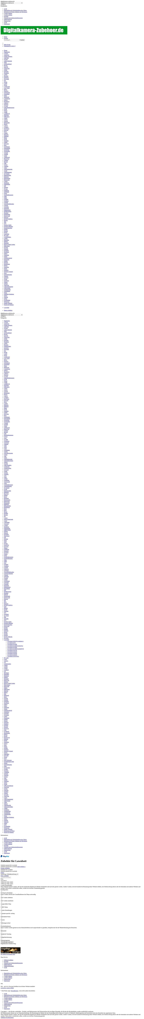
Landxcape (7, 357)
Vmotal (6, 423)
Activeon (6, 442)
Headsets (6, 342)
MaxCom (6, 680)
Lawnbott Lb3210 (12, 652)
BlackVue (6, 429)
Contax (6, 525)
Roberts (6, 739)
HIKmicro (6, 387)
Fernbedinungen (8, 558)
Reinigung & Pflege (9, 831)
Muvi (5, 697)
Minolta (6, 691)
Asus (5, 477)
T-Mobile (6, 772)
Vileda (5, 808)
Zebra (5, 823)
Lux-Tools (7, 358)
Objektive (6, 712)
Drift (5, 542)
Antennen (6, 324)
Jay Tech (6, 615)
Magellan (6, 674)
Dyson (6, 543)
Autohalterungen (8, 485)
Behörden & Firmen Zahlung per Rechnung (15, 12)
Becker (6, 432)
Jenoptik (6, 618)
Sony (5, 758)
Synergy (6, 770)
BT (5, 516)
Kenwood (6, 626)
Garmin (6, 567)
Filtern (2, 872)
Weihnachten (7, 346)
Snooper (6, 340)
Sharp (5, 746)
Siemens (6, 749)
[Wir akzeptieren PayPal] (5, 857)
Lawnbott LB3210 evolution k (15, 641)
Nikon (5, 704)
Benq (5, 497)
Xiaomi (6, 820)
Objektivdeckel (8, 710)
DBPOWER (7, 530)
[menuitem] (73, 9)
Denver (6, 533)
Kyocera (6, 638)
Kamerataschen (8, 624)
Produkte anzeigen (5, 877)
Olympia (6, 713)
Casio (5, 521)
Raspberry (6, 372)
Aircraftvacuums (8, 453)
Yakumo (6, 822)
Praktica (6, 724)
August (6, 391)
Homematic (7, 596)
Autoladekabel (8, 486)
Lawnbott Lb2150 (12, 650)
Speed (5, 763)
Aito (5, 456)
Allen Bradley (7, 465)
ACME (6, 439)
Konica (6, 635)
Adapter (6, 444)
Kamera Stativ (8, 621)
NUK (5, 409)
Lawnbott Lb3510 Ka (13, 656)
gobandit (6, 576)
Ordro (5, 716)
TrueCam (6, 796)
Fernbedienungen (8, 557)
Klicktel (6, 630)
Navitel (6, 698)
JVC (5, 620)
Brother (6, 513)
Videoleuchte (7, 805)
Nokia (5, 709)
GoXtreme (7, 581)
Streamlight (7, 418)
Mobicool (6, 367)
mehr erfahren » (21, 866)
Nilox (5, 706)
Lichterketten (7, 664)
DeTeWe (6, 534)
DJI (5, 537)
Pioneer (6, 727)
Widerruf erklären (8, 960)
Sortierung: (3, 874)
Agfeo (5, 343)
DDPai (6, 531)
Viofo (5, 426)
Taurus (6, 776)
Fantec (6, 554)
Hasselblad (7, 588)
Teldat (5, 779)
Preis (2, 879)
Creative (6, 397)
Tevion (6, 328)
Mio (5, 694)
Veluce (6, 804)
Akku (5, 457)
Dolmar (6, 539)
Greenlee (6, 582)
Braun (5, 512)
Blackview (7, 501)
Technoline (7, 421)
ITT (5, 612)
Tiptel (5, 782)
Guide (5, 382)
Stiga (5, 766)
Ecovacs (6, 546)
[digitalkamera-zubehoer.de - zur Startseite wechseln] (34, 34)
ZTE (5, 825)
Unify (5, 797)
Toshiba (6, 791)
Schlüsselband (8, 333)
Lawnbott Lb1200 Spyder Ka (15, 646)
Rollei (5, 740)
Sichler (6, 748)
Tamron (6, 773)
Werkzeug (6, 828)
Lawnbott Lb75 (11, 642)
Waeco (6, 370)
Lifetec (6, 665)
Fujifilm (6, 564)
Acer (5, 438)
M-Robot (6, 673)
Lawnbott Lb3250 (12, 653)
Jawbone (6, 614)
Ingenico (6, 348)
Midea (5, 688)
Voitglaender (7, 814)
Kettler (6, 627)
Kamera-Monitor (8, 623)
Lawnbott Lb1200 (12, 644)
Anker (5, 388)
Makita (6, 677)
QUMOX (6, 731)
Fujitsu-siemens (8, 325)
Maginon (6, 676)
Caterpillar (7, 522)
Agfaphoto (7, 450)
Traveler (6, 794)
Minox (6, 692)
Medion (6, 682)
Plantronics (7, 320)
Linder (6, 667)
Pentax (6, 721)
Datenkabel (7, 528)
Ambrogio (6, 466)
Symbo (6, 769)
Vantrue (6, 430)
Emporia (6, 551)
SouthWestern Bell (9, 761)
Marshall (6, 679)
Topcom (6, 790)
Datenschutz (7, 21)
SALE (5, 436)
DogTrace (6, 399)
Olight (5, 412)
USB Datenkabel (8, 799)
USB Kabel (7, 800)
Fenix (5, 555)
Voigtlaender (7, 811)
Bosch (5, 394)
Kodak (6, 633)
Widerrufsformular (9, 966)
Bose (5, 509)
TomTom (6, 787)
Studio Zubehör (8, 829)
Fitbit (5, 561)
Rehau (5, 734)
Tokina (6, 793)
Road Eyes (7, 737)
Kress (5, 355)
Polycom (6, 414)
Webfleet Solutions (9, 817)
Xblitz (5, 339)
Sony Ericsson (8, 760)
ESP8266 (6, 549)
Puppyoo (6, 728)
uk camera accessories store (8, 954)
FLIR (5, 379)
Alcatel (6, 463)
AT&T (6, 478)
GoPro (6, 579)
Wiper (5, 819)
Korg (5, 402)
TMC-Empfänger (8, 785)
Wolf (5, 331)
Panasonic (6, 718)
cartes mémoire (8, 330)
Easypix (6, 400)
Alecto (6, 390)
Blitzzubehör (7, 506)
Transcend (6, 337)
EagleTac (6, 545)
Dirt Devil (6, 536)
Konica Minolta (8, 636)
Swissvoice (7, 767)
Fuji (5, 563)
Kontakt (6, 16)
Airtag (5, 454)
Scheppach (7, 363)
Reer (5, 415)
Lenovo (6, 661)
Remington (7, 733)
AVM (5, 489)
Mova (5, 360)
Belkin (6, 495)
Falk (5, 433)
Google (6, 578)
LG (5, 662)
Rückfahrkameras (8, 435)
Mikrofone (7, 689)
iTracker (6, 611)
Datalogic (6, 527)
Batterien (6, 492)
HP (5, 600)
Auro (5, 483)
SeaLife (6, 336)
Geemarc (6, 570)
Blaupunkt (7, 503)
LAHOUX (7, 384)
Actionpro (6, 441)
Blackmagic (7, 500)
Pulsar (5, 381)
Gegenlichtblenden (9, 572)
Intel (5, 606)
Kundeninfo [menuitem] (14, 15)
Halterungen (7, 587)
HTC (5, 602)
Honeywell (7, 597)
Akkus (6, 462)
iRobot (6, 608)
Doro (5, 540)
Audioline (6, 480)
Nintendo (6, 707)
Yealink (6, 424)
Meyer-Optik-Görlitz (9, 683)
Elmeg (5, 548)
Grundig (6, 584)
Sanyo (5, 743)
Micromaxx (7, 685)
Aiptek (6, 451)
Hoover (6, 599)
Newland (6, 349)
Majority (6, 405)
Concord (6, 524)
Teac (5, 778)
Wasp (5, 816)
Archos (6, 472)
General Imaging (8, 573)
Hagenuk (6, 585)
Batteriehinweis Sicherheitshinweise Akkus (15, 10)
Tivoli (5, 784)
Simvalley (6, 754)
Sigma (5, 752)
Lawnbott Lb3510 (12, 655)
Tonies (6, 788)
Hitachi (6, 594)
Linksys (6, 373)
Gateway (6, 569)
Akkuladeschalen (8, 460)
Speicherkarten (8, 764)
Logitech (6, 670)
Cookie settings (8, 13)
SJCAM (6, 755)
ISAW (5, 609)
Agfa (5, 448)
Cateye (6, 396)
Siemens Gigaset (8, 751)
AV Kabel (6, 488)
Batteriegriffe (7, 491)
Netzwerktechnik (8, 519)
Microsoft (6, 686)
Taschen (6, 775)
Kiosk (5, 352)
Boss (5, 510)
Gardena (6, 566)
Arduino (6, 474)
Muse (5, 408)
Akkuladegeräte (8, 459)
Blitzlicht (6, 504)
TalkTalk (6, 327)
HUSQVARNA (8, 605)
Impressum (7, 24)
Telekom (6, 781)
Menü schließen (8, 310)
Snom (5, 757)
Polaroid (6, 722)
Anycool (6, 469)
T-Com (6, 376)
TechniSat (6, 420)
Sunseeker (6, 364)
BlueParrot (7, 507)
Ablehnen (3, 1017)
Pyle (5, 730)
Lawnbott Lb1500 (12, 647)
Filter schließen (5, 875)
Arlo (5, 475)
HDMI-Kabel (7, 591)
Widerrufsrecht (8, 19)
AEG (5, 447)
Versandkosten (14, 990)
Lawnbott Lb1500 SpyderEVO (15, 649)
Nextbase (6, 703)
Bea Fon (6, 494)
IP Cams (6, 658)
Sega (5, 745)
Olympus (6, 715)
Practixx (6, 361)
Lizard (5, 668)
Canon (6, 518)
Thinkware (7, 427)
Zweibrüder (7, 826)
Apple (5, 471)
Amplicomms (7, 468)
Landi (5, 354)
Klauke (6, 629)
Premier (6, 725)
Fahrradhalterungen (9, 378)
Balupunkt (7, 393)
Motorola (6, 695)
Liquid (6, 403)
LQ (5, 671)
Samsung (6, 742)
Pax (5, 351)
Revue (5, 334)
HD (5, 590)
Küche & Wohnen (9, 832)
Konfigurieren (10, 1017)
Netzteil (6, 700)
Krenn (5, 632)
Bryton (6, 515)
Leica (5, 659)
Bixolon (6, 345)
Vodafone (6, 810)
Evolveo (6, 552)
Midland (6, 406)
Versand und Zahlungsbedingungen (13, 18)
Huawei (6, 603)
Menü (5, 37)
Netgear (6, 375)
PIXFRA (6, 385)
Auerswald (7, 481)
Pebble (6, 719)
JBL (5, 617)
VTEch (6, 322)
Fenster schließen (5, 868)
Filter (5, 560)
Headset (6, 593)
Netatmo (6, 411)
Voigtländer (7, 813)
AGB (5, 9)
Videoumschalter (8, 807)
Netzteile (6, 701)
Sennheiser (7, 417)
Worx (5, 366)
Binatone (6, 498)
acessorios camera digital (7, 988)
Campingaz (7, 369)
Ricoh (5, 736)
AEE (5, 445)
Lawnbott (6, 639)
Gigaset (6, 575)
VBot (5, 802)
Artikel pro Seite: (5, 882)
